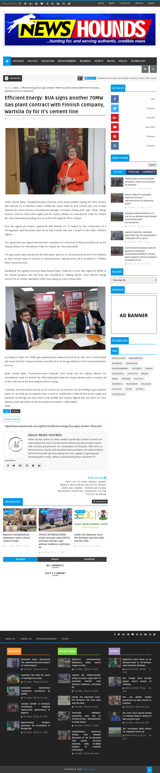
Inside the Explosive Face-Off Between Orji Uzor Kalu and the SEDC (89, 537)
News (16, 87)
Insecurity (118, 374)
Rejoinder (132, 384)
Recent (118, 172)
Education (48, 61)
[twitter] (25, 3)
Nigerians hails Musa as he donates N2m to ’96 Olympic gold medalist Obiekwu (137, 662)
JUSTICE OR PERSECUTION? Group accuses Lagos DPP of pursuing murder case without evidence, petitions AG (54, 541)
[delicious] (69, 3)
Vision (151, 3)
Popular (133, 172)
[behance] (58, 3)
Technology (138, 61)
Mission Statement (47, 638)
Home (101, 3)
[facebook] (20, 3)
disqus (54, 559)
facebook (89, 559)
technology (118, 394)
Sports (99, 61)
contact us (125, 3)
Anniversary (136, 358)
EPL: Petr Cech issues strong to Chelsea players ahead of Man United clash (137, 716)
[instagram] (63, 3)
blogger (20, 559)
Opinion (126, 379)
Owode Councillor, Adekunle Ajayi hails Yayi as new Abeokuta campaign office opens (141, 235)
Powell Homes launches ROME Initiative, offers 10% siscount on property (119, 78)
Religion (146, 384)
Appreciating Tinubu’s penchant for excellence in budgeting (35, 725)
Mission (139, 3)
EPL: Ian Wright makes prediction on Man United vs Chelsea (137, 700)
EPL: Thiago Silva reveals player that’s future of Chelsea (137, 681)
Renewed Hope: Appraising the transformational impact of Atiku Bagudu (35, 662)
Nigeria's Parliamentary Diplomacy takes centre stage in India (16, 537)
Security (117, 389)
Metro (111, 61)
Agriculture (118, 358)
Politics (33, 61)
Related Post (13, 501)
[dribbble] (47, 3)
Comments (149, 172)
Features (18, 61)
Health (123, 61)
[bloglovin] (41, 3)
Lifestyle (133, 374)
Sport (129, 389)
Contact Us (26, 638)
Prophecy (117, 384)
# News (15, 411)
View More (101, 501)
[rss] (52, 3)
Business (85, 61)
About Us (10, 638)
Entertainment (67, 61)
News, (42, 118)
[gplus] (30, 3)
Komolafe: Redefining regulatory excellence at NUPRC (35, 691)
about (112, 3)
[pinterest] (36, 3)
